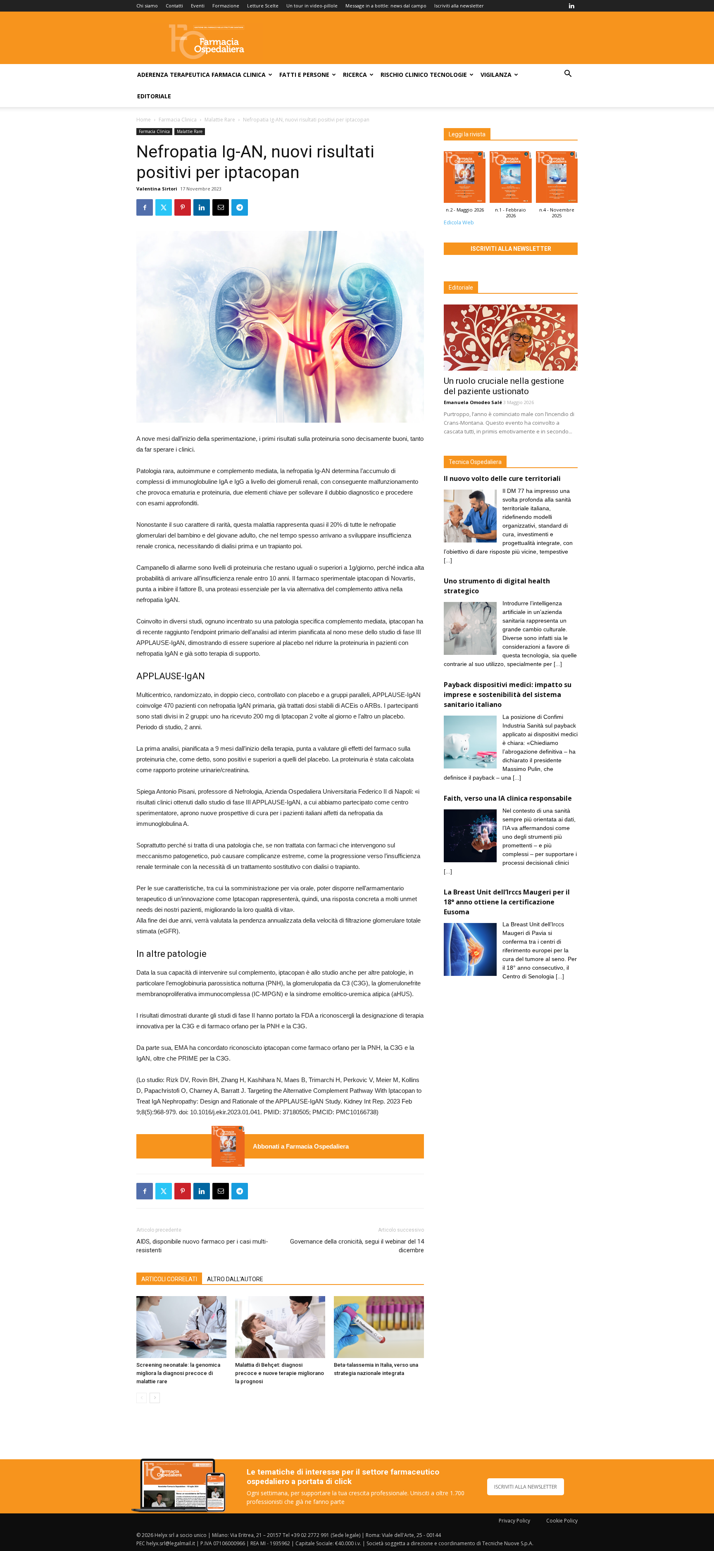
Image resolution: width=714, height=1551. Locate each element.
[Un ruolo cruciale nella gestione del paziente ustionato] (511, 337)
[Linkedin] (571, 6)
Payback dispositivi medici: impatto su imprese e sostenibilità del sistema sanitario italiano (507, 694)
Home (143, 119)
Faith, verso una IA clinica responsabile (508, 798)
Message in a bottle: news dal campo (385, 5)
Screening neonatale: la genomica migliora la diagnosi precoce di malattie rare (178, 1373)
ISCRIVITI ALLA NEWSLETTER (525, 1486)
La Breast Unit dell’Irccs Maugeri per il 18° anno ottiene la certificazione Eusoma (507, 901)
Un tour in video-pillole (312, 5)
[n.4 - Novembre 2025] (557, 179)
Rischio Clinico (404, 75)
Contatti (174, 5)
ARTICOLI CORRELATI (169, 1279)
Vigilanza (496, 75)
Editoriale (154, 96)
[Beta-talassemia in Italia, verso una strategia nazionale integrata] (379, 1327)
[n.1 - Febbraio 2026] (510, 179)
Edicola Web (459, 222)
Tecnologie (448, 75)
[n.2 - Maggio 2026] (228, 1146)
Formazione (225, 5)
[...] (448, 560)
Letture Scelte (262, 5)
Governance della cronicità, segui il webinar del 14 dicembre (357, 1246)
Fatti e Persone (304, 75)
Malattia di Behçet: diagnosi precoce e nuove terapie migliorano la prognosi (279, 1373)
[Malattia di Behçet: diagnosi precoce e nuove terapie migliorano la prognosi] (280, 1327)
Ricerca (355, 75)
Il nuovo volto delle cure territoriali (503, 478)
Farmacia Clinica (239, 75)
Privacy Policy (514, 1520)
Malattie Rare (220, 119)
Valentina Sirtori (156, 189)
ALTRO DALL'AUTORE (235, 1279)
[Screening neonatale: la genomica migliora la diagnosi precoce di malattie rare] (181, 1327)
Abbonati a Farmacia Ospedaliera (301, 1146)
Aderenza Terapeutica (173, 75)
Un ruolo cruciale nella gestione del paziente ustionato (504, 386)
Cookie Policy (562, 1520)
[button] (568, 75)
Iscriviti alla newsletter (459, 5)
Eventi (198, 5)
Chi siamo (147, 5)
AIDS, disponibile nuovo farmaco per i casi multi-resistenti (202, 1246)
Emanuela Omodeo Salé (473, 402)
